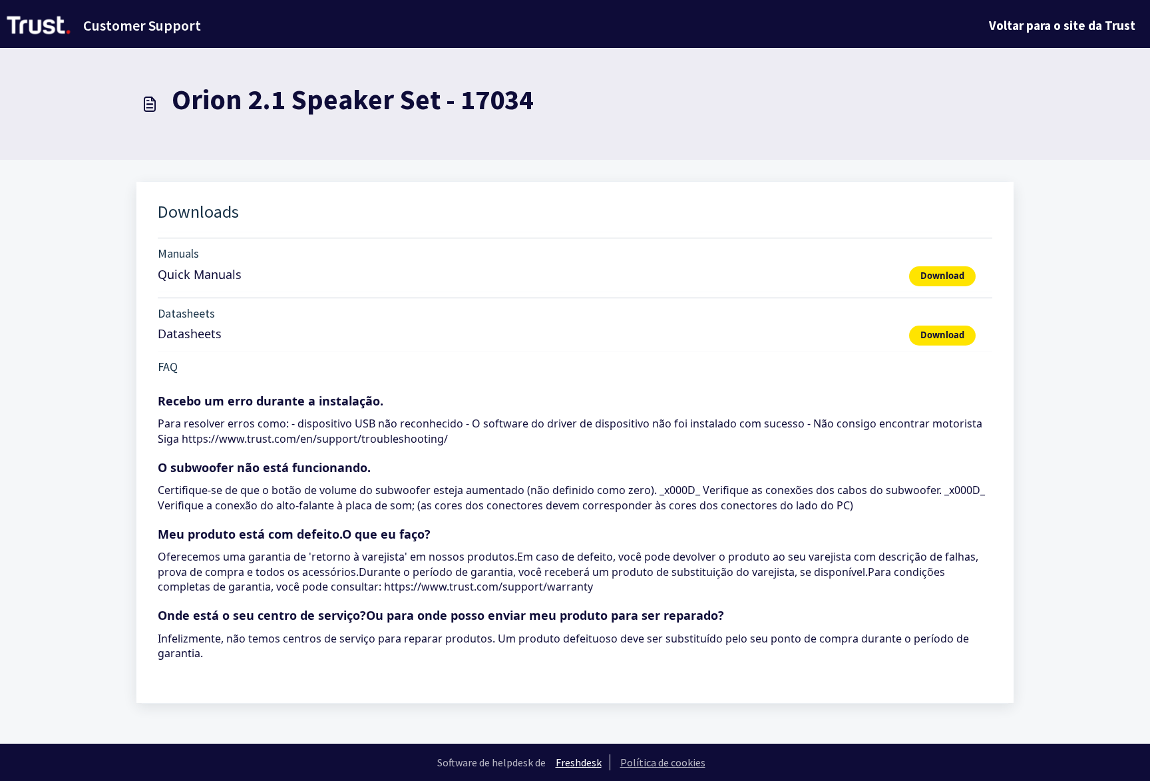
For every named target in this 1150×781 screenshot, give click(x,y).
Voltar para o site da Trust (1062, 25)
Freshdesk (579, 762)
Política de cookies (662, 762)
